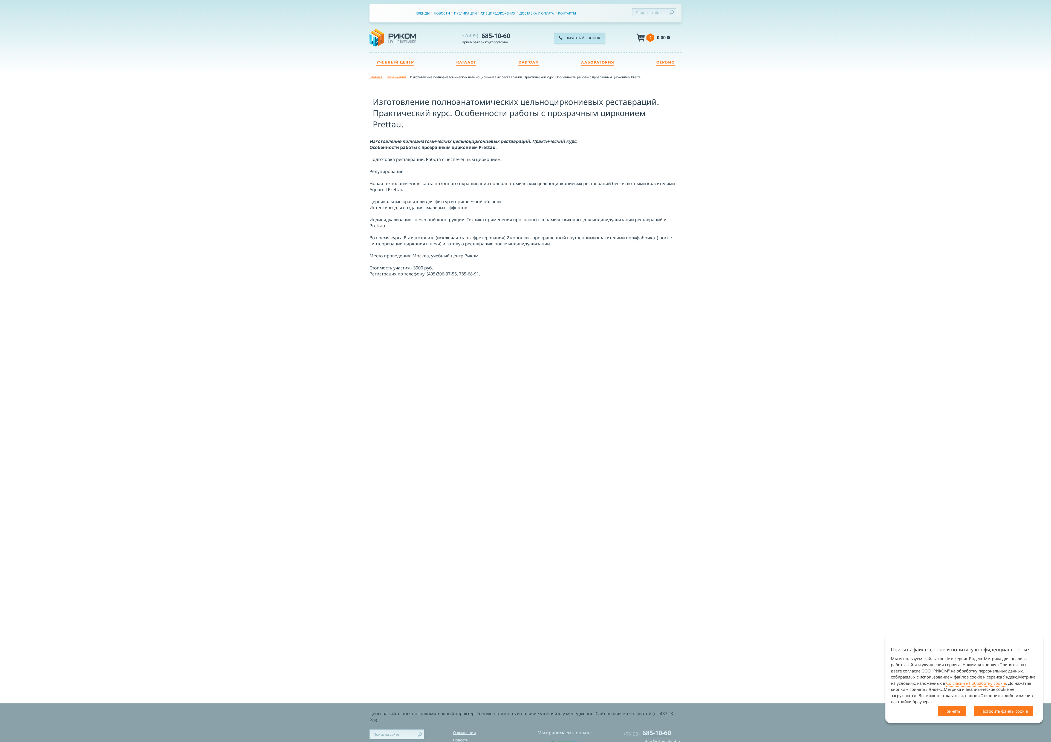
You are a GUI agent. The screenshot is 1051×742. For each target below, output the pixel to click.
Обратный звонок (582, 38)
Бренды (423, 13)
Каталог (466, 63)
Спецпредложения (498, 13)
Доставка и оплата (536, 13)
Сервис (665, 63)
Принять (951, 711)
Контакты (567, 13)
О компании (464, 732)
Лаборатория (597, 63)
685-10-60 (486, 35)
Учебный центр (395, 63)
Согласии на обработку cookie (976, 683)
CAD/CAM (528, 63)
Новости (442, 13)
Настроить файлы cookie (1004, 711)
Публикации (465, 13)
